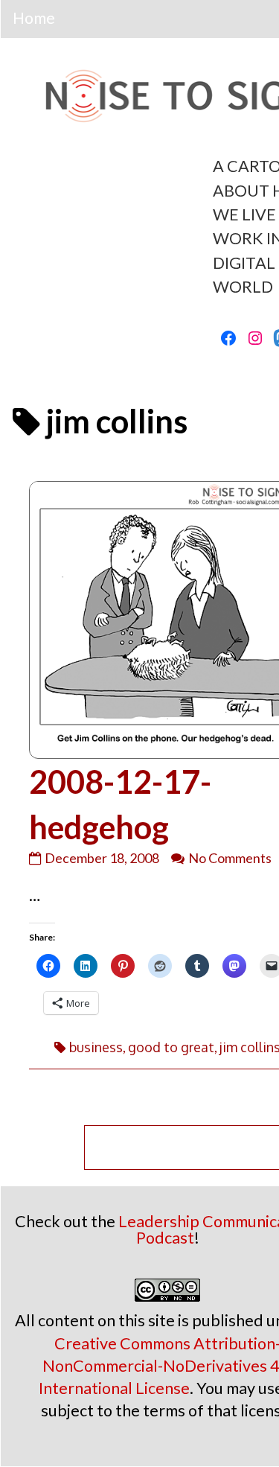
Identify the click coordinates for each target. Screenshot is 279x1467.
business (96, 1047)
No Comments (230, 858)
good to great (171, 1047)
